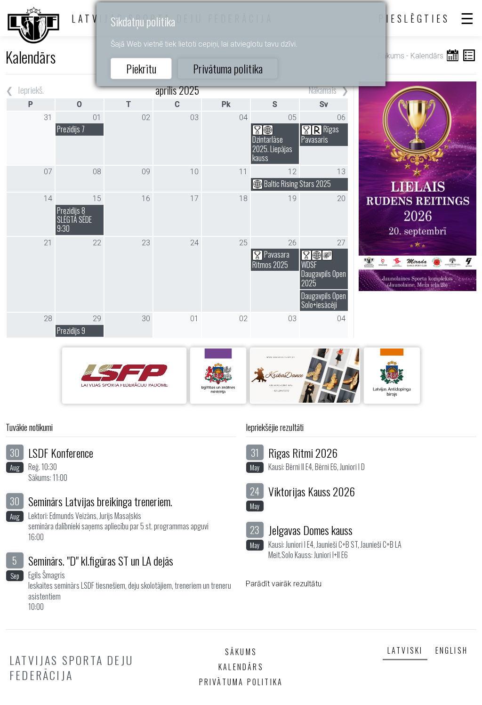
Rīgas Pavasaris (320, 134)
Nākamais (322, 90)
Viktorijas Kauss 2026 (311, 491)
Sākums (391, 55)
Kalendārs (241, 667)
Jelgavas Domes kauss (310, 529)
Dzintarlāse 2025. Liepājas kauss (272, 148)
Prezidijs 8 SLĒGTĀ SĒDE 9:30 (74, 219)
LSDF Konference (60, 452)
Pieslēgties (414, 18)
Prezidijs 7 (71, 129)
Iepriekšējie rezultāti (275, 427)
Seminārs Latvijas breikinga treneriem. (100, 501)
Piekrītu (141, 68)
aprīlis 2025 (177, 89)
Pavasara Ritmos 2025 (270, 259)
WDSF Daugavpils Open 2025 (323, 273)
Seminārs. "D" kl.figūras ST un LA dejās (100, 560)
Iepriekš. (31, 90)
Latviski (405, 650)
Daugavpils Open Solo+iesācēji (323, 300)
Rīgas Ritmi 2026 (302, 452)
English (451, 650)
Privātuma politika (228, 68)
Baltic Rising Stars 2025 (297, 183)
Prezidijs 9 (71, 330)
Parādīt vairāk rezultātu (283, 583)
